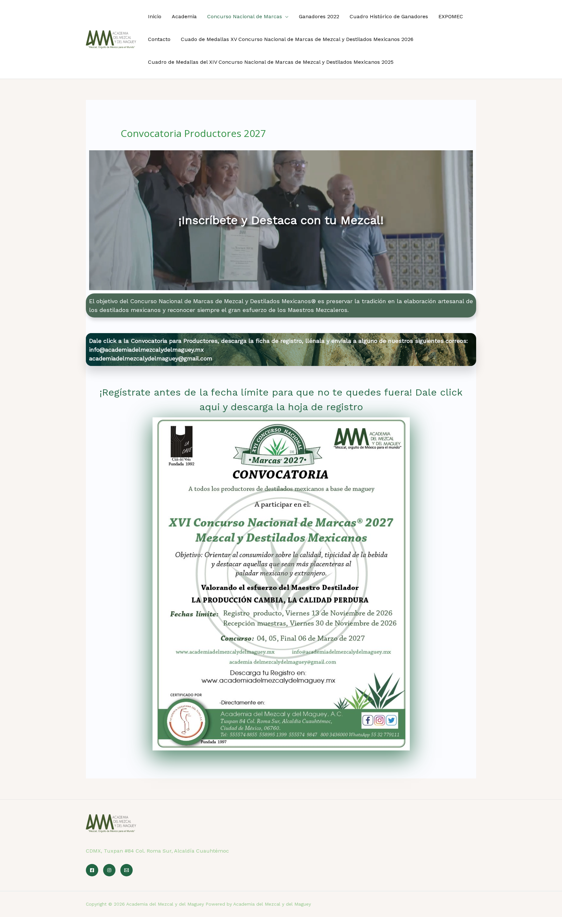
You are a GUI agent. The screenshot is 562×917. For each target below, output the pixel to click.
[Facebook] (92, 870)
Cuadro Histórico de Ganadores (389, 16)
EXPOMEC (450, 16)
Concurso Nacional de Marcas (244, 16)
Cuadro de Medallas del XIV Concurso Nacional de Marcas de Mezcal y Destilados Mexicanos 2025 (271, 62)
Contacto (159, 39)
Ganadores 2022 (319, 16)
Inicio (154, 16)
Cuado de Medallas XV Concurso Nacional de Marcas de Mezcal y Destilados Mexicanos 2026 (297, 39)
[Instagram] (109, 870)
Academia (184, 16)
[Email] (126, 870)
